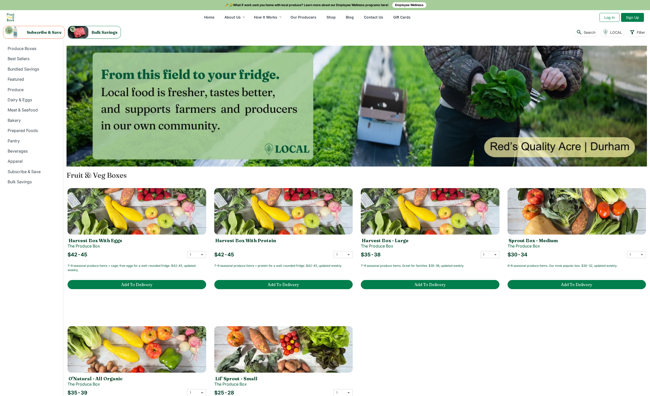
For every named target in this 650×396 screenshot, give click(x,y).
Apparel (15, 161)
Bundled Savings (23, 69)
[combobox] (196, 254)
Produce (16, 89)
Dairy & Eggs (20, 99)
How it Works (265, 17)
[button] (34, 32)
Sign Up (632, 17)
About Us (232, 17)
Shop (331, 17)
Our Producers (303, 17)
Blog (350, 17)
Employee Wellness (409, 5)
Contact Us (373, 17)
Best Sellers (18, 58)
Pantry (14, 140)
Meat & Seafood (23, 109)
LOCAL (616, 32)
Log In (609, 17)
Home (209, 17)
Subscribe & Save (24, 171)
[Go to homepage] (10, 17)
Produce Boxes (22, 48)
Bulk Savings (20, 181)
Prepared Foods (23, 130)
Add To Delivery (137, 284)
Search (585, 32)
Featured (16, 79)
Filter (637, 32)
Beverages (18, 151)
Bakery (14, 120)
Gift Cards (402, 17)
